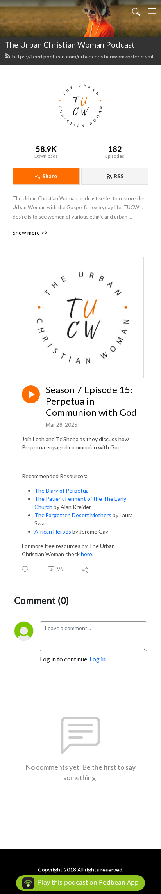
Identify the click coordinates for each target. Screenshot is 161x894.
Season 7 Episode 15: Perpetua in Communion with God (91, 401)
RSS (118, 176)
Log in (97, 659)
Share (49, 176)
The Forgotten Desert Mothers (72, 515)
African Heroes (52, 531)
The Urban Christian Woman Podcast (70, 44)
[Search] (136, 11)
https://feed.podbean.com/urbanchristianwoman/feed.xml (82, 56)
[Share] (85, 569)
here (86, 554)
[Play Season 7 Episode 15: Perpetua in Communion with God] (31, 394)
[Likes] (25, 569)
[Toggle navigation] (152, 11)
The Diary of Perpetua (61, 490)
